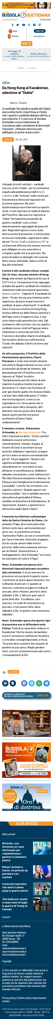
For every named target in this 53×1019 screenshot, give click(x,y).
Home (22, 68)
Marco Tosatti (18, 103)
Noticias (15, 36)
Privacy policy (9, 997)
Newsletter (39, 36)
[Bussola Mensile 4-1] (26, 723)
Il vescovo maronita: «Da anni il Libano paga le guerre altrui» (15, 887)
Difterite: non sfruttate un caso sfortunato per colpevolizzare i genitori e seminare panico (14, 852)
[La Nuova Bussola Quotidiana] (26, 15)
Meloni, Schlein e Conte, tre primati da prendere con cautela (15, 872)
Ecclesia (32, 68)
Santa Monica (38, 53)
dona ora (39, 31)
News (15, 31)
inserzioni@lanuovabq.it (14, 954)
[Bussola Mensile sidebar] (26, 760)
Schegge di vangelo (14, 52)
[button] (26, 43)
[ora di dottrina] (26, 797)
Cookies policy (24, 997)
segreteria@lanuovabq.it (14, 951)
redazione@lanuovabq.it (14, 948)
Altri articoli (27, 823)
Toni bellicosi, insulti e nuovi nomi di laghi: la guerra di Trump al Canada (15, 904)
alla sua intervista (29, 432)
